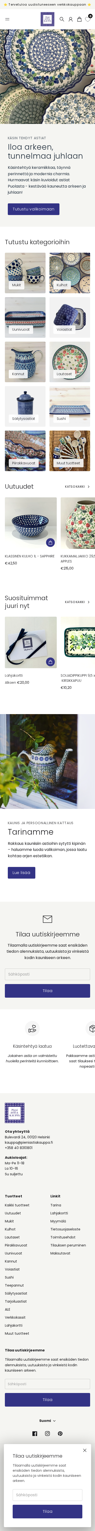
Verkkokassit (15, 1317)
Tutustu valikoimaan (34, 209)
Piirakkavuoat (16, 1245)
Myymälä (58, 1221)
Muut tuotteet (17, 1333)
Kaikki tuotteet (17, 1205)
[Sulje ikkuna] (84, 1450)
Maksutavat (60, 1253)
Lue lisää (21, 872)
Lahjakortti (14, 675)
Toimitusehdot (63, 1237)
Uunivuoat (13, 1253)
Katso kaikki (75, 486)
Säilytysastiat (16, 1293)
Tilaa (48, 1511)
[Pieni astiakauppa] (47, 19)
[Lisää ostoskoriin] (50, 542)
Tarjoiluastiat (16, 1301)
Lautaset (12, 1237)
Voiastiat (12, 1269)
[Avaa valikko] (7, 19)
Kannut (11, 1261)
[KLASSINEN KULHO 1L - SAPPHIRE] (31, 523)
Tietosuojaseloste (65, 1229)
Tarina (55, 1205)
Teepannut (14, 1285)
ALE (7, 1309)
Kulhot (10, 1229)
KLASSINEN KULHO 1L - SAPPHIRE (30, 556)
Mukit (9, 1221)
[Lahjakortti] (31, 642)
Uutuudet (13, 1213)
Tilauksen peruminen (68, 1245)
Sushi (9, 1277)
